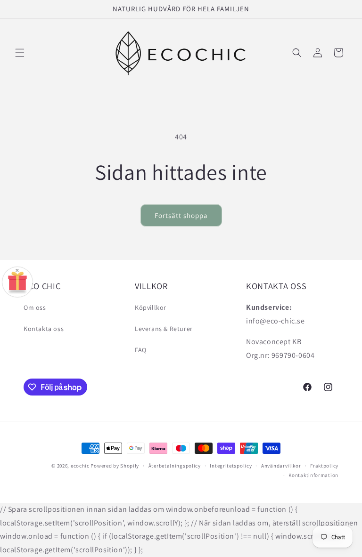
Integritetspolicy (231, 465)
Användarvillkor (281, 465)
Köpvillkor (150, 307)
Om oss (35, 307)
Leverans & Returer (164, 328)
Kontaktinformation (313, 475)
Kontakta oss (44, 328)
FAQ (141, 350)
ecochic (80, 465)
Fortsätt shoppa (181, 215)
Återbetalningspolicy (174, 465)
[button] (19, 52)
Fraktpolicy (324, 465)
